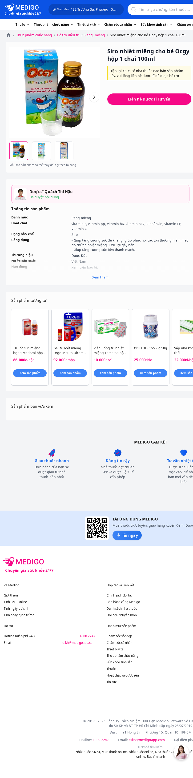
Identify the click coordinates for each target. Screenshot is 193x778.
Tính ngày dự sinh (16, 608)
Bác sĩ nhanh (156, 756)
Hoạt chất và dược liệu (123, 675)
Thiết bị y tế (115, 649)
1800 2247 (88, 636)
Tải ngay (130, 535)
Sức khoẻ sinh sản (119, 662)
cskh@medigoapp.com (78, 643)
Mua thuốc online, (115, 752)
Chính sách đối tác (119, 595)
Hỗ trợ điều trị (68, 35)
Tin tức (111, 682)
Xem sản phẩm (30, 373)
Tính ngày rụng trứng (19, 615)
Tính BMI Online (15, 602)
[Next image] (94, 97)
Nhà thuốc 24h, (166, 752)
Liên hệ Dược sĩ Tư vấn (149, 99)
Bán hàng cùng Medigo (123, 602)
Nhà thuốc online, (141, 752)
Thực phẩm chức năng (34, 35)
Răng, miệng (94, 35)
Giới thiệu (11, 595)
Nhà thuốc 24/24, (88, 752)
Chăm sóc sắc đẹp (119, 636)
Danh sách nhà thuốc (122, 608)
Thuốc (111, 669)
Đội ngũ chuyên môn (122, 615)
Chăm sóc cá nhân (119, 643)
